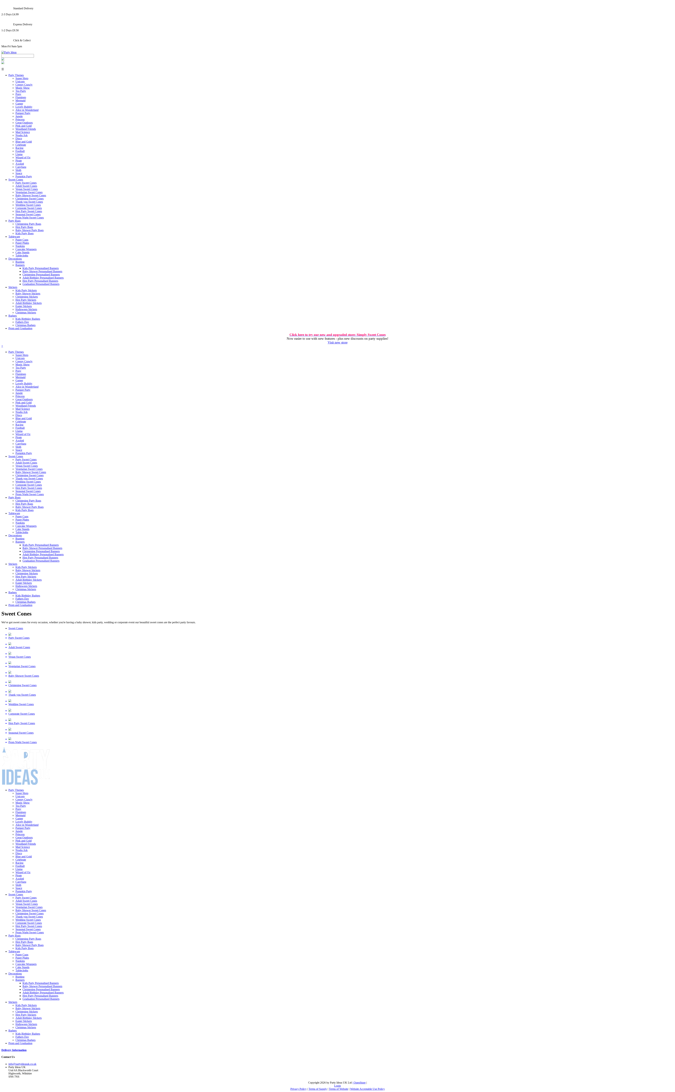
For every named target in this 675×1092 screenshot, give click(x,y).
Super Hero (21, 78)
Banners (20, 265)
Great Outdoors (24, 122)
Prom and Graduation (20, 328)
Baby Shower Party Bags (29, 230)
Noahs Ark (21, 135)
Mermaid (20, 100)
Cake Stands (22, 252)
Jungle (19, 116)
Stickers (12, 287)
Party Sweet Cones (26, 182)
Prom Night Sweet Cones (29, 217)
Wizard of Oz (22, 157)
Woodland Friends (25, 128)
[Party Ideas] (9, 52)
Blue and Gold (23, 141)
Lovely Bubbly (23, 106)
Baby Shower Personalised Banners (42, 271)
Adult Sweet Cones (26, 185)
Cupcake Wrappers (26, 249)
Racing (19, 147)
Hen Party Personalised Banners (40, 280)
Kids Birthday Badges (27, 318)
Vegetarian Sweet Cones (29, 192)
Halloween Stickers (26, 309)
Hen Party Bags (24, 227)
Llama (18, 154)
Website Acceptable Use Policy (367, 1088)
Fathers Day (22, 322)
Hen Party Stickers (25, 299)
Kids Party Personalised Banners (40, 268)
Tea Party (20, 90)
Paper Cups (21, 239)
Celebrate (20, 144)
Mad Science (22, 132)
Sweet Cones (15, 179)
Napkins (20, 246)
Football (20, 151)
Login (337, 1085)
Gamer (19, 103)
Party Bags (14, 220)
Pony (18, 94)
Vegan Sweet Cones (26, 189)
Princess (20, 119)
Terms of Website (338, 1088)
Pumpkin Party (23, 176)
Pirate (18, 160)
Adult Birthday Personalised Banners (43, 277)
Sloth (18, 170)
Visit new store (338, 342)
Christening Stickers (26, 296)
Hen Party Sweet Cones (28, 211)
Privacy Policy (298, 1088)
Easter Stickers (23, 306)
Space (18, 173)
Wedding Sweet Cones (28, 204)
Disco (18, 138)
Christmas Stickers (25, 312)
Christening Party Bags (28, 223)
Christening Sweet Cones (29, 198)
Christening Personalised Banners (41, 274)
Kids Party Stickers (26, 290)
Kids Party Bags (24, 233)
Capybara (20, 166)
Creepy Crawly (24, 84)
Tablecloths (21, 255)
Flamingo (20, 97)
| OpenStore (359, 1082)
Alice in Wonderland (26, 109)
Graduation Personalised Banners (40, 284)
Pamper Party (22, 113)
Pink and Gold (23, 125)
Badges (12, 315)
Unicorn (20, 81)
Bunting (19, 261)
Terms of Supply (317, 1088)
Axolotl (19, 163)
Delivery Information (14, 1050)
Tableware (14, 236)
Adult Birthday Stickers (28, 303)
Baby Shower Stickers (27, 293)
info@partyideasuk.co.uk (22, 1063)
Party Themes (16, 75)
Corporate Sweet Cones (28, 208)
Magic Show (22, 87)
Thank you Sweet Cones (29, 201)
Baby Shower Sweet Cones (30, 195)
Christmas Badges (25, 325)
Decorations (15, 258)
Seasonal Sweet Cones (28, 214)
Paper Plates (22, 242)
